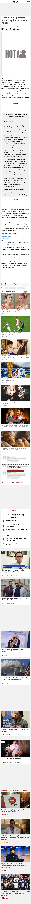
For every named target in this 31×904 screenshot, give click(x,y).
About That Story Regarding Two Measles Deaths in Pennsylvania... (14, 810)
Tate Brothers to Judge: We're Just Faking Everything (14, 599)
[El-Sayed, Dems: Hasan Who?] (15, 748)
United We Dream (6, 236)
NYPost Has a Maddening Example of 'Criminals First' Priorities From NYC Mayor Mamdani (15, 837)
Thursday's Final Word (11, 520)
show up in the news (12, 244)
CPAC (6, 288)
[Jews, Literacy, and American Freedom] (15, 639)
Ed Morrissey (5, 762)
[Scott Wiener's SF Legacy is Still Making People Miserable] (15, 560)
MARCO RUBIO (21, 288)
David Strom (5, 735)
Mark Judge (4, 655)
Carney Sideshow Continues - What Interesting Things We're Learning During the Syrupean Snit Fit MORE (17, 515)
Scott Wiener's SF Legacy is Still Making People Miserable (13, 571)
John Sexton (5, 575)
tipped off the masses (17, 78)
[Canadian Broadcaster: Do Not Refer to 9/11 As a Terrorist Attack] (15, 667)
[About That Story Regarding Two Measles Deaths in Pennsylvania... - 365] (15, 800)
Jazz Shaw (5, 26)
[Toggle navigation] (2, 1)
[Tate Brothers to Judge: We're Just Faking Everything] (15, 588)
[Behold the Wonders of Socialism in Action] (15, 719)
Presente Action (5, 238)
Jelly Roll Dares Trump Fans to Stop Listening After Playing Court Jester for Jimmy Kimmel (13, 865)
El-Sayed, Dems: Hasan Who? (12, 759)
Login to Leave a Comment (15, 471)
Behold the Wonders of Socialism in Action (15, 730)
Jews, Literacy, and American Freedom (12, 650)
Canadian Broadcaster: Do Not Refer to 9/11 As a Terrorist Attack (15, 679)
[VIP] (28, 1)
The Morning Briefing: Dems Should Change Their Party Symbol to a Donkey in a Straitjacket (15, 893)
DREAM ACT (12, 288)
